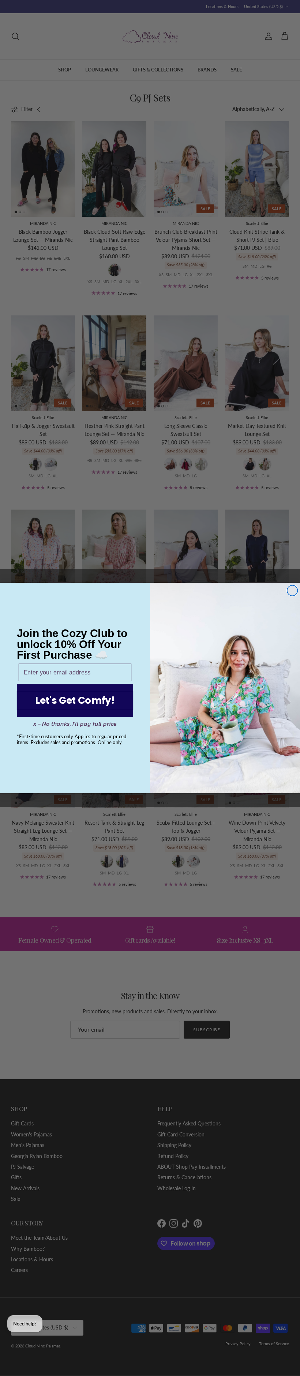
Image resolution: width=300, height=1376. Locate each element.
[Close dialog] (292, 590)
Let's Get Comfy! (75, 700)
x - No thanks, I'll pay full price (75, 724)
